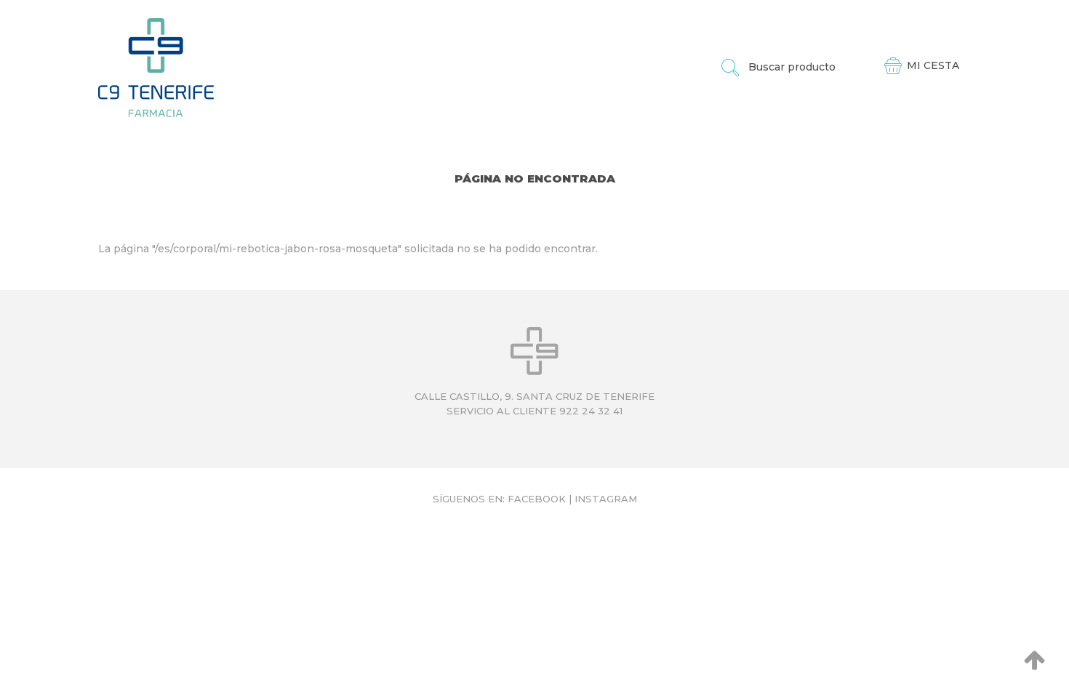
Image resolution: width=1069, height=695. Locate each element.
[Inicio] (156, 67)
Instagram (605, 499)
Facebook (537, 499)
